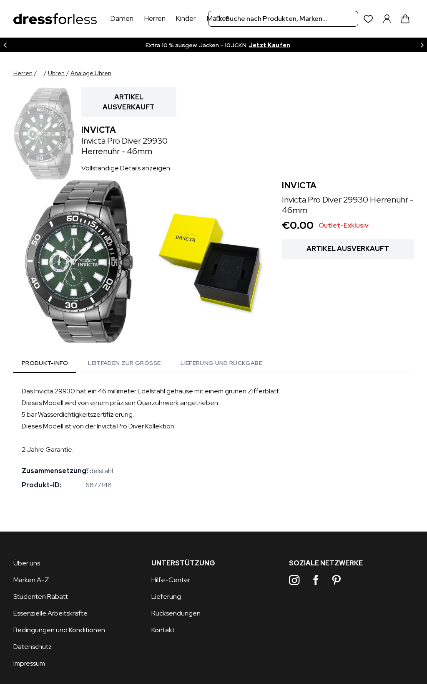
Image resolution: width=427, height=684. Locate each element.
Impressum (29, 663)
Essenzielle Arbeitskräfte (50, 613)
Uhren (56, 73)
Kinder (186, 18)
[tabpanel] (213, 438)
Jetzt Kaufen (269, 45)
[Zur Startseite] (55, 19)
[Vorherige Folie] (5, 45)
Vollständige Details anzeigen (125, 168)
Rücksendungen (176, 613)
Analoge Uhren (90, 73)
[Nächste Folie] (422, 45)
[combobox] (283, 19)
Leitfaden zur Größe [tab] (124, 363)
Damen (121, 18)
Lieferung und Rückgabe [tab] (221, 363)
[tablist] (142, 364)
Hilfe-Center (170, 579)
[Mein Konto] (387, 18)
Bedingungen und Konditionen (59, 630)
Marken (218, 18)
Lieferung (166, 596)
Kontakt (163, 630)
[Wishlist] (368, 19)
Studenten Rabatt (40, 596)
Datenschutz (32, 646)
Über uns (26, 563)
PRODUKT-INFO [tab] (45, 363)
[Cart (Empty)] (405, 18)
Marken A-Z (31, 579)
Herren (155, 18)
